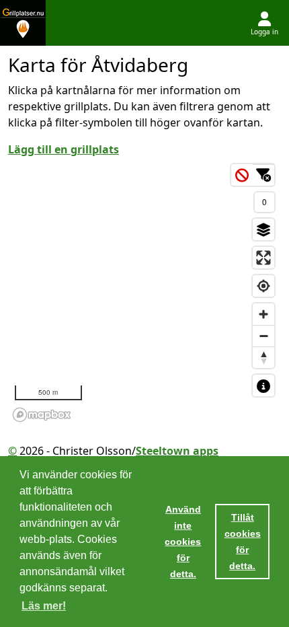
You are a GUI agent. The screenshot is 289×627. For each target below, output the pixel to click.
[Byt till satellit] (263, 229)
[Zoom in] (263, 314)
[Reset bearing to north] (263, 357)
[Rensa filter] (242, 175)
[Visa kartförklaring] (263, 385)
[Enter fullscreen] (263, 257)
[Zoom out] (263, 335)
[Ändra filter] (263, 175)
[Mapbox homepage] (41, 414)
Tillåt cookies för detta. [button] (242, 541)
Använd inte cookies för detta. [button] (183, 541)
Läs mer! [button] (44, 606)
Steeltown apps (177, 450)
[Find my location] (263, 286)
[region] (144, 292)
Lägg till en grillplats (63, 149)
